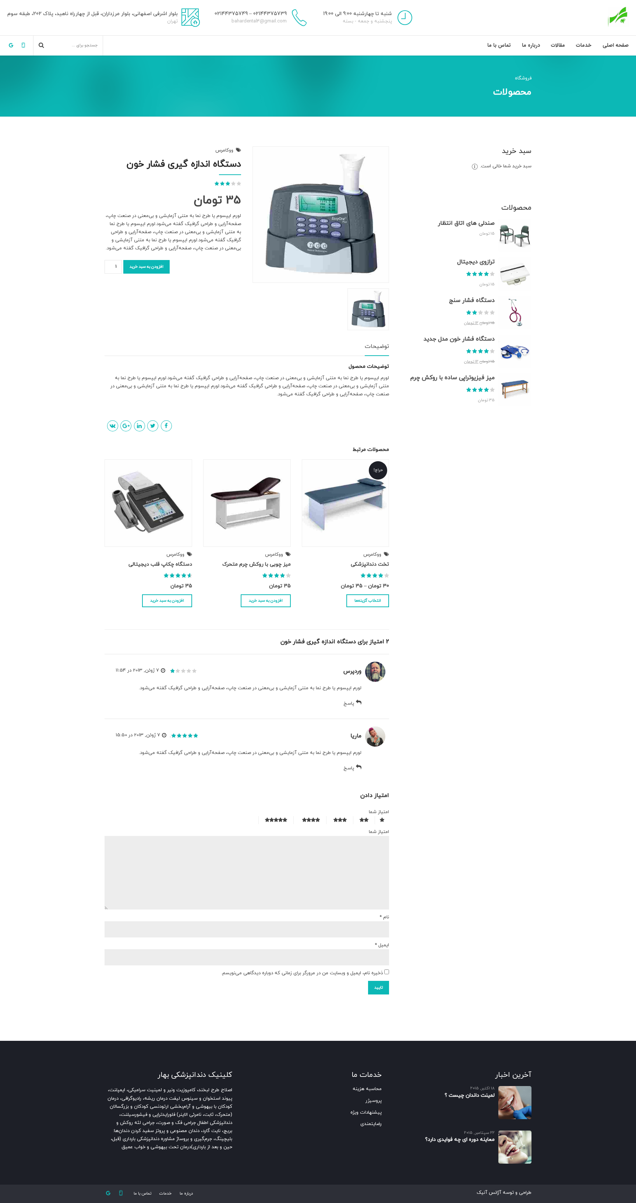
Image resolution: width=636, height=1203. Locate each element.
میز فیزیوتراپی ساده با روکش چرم (452, 378)
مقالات (558, 45)
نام (384, 917)
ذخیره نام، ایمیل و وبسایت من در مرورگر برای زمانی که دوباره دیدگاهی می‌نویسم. (302, 973)
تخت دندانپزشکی (370, 564)
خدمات (583, 45)
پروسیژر (373, 1100)
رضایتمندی (371, 1124)
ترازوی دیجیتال (476, 262)
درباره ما (531, 45)
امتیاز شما (379, 812)
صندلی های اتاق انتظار (466, 223)
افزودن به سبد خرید (146, 267)
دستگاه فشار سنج (472, 300)
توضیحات (377, 346)
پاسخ (348, 703)
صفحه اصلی (616, 45)
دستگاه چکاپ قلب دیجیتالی (160, 564)
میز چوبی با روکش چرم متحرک (256, 564)
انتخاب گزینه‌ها (367, 601)
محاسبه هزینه (367, 1089)
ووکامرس (224, 150)
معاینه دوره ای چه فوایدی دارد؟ (460, 1139)
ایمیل (382, 945)
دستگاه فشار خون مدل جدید (459, 339)
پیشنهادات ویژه (366, 1112)
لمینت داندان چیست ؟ (470, 1095)
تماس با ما (499, 45)
